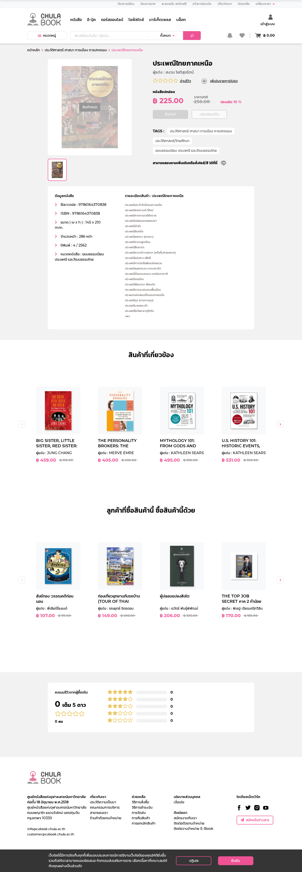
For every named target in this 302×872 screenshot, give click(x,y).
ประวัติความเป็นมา (103, 802)
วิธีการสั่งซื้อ (140, 802)
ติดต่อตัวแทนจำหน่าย (189, 823)
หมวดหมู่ (49, 35)
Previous (21, 424)
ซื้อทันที (170, 114)
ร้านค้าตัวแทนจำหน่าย (105, 818)
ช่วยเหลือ (138, 797)
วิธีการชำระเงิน (142, 807)
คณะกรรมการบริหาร (105, 807)
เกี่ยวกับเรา (98, 797)
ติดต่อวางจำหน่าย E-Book (193, 829)
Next (280, 424)
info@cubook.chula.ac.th (46, 828)
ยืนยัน (235, 861)
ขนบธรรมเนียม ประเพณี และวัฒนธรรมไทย (186, 150)
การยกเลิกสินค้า (143, 823)
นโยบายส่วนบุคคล (187, 797)
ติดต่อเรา (180, 813)
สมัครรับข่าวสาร (257, 820)
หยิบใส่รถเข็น (209, 114)
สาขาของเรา (99, 813)
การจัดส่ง (139, 813)
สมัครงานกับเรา (185, 818)
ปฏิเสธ (194, 861)
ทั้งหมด (165, 35)
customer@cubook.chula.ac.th (50, 834)
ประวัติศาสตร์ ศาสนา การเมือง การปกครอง (201, 131)
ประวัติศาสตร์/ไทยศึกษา (172, 141)
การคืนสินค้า (141, 818)
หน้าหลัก (33, 50)
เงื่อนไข (179, 802)
